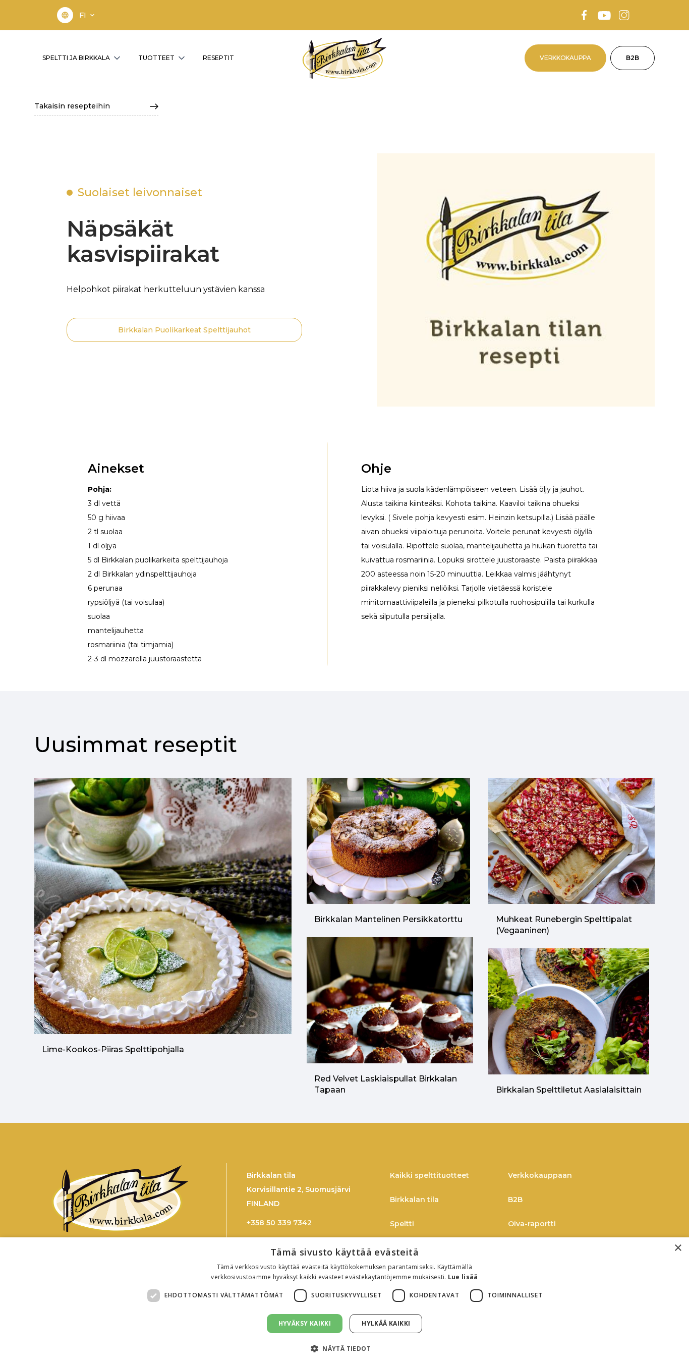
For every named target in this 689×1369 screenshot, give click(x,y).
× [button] (677, 1248)
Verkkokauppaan (540, 1175)
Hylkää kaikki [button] (386, 1323)
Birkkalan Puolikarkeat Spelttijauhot (184, 329)
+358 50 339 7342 (279, 1222)
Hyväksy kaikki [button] (304, 1323)
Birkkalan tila (414, 1199)
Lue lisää (463, 1277)
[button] (87, 15)
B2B (632, 58)
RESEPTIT (218, 58)
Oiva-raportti (532, 1223)
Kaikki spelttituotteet (429, 1175)
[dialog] (344, 1303)
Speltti (402, 1223)
